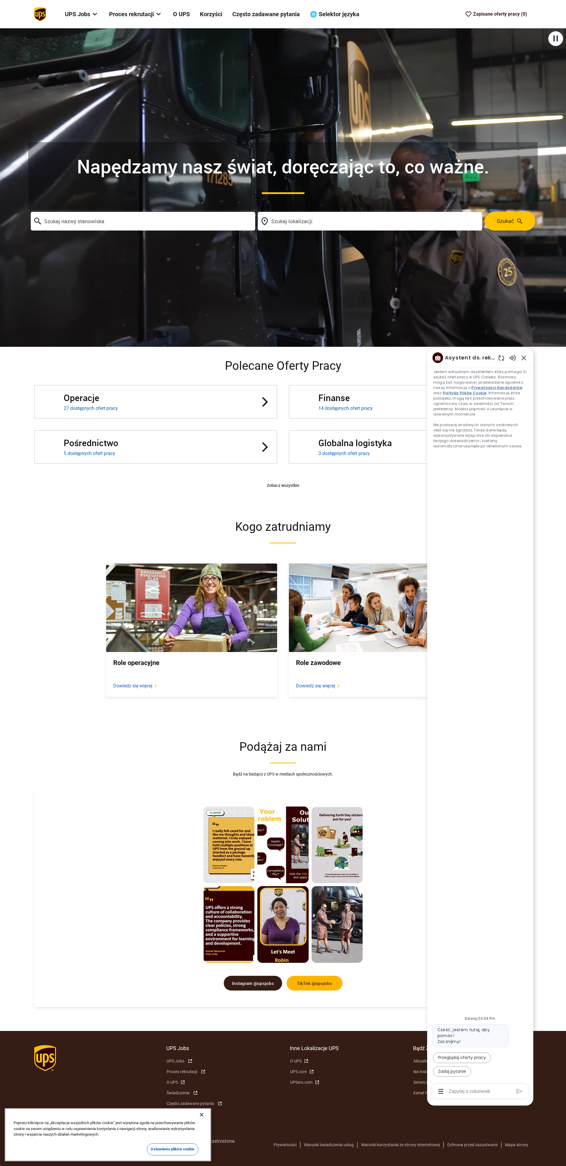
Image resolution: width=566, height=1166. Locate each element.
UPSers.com (301, 1082)
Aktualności (424, 1061)
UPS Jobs (175, 1061)
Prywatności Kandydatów (497, 387)
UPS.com (298, 1072)
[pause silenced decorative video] (555, 38)
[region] (480, 724)
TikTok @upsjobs (314, 983)
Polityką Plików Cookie (465, 392)
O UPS (181, 14)
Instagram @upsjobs (253, 983)
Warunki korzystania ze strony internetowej (400, 1144)
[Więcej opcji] (441, 1091)
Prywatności (285, 1144)
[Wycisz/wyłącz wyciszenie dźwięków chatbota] (512, 357)
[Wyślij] (519, 1091)
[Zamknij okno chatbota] (524, 358)
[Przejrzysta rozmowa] (501, 358)
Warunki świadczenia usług (329, 1144)
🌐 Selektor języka (334, 14)
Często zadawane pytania (266, 14)
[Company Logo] (40, 14)
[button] (283, 485)
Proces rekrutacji (182, 1072)
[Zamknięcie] (201, 1114)
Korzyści (211, 14)
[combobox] (143, 221)
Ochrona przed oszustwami (472, 1144)
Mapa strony (516, 1144)
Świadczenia (178, 1093)
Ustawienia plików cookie (172, 1149)
